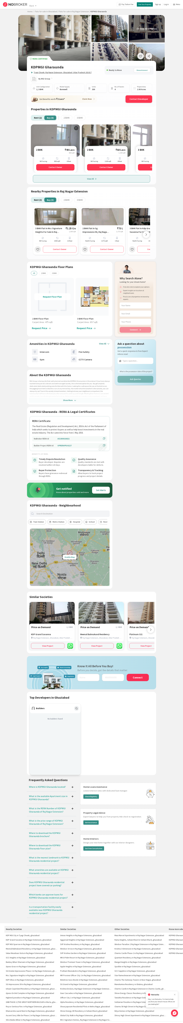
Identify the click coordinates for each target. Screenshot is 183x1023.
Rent (31, 5)
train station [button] (38, 522)
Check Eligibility (91, 796)
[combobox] (72, 514)
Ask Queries (135, 379)
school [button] (92, 522)
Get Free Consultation (93, 848)
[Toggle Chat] (174, 1013)
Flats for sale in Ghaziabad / (46, 11)
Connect (134, 329)
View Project (47, 646)
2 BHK (67, 117)
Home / (30, 11)
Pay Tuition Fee (127, 4)
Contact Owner (55, 167)
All (34, 273)
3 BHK (80, 117)
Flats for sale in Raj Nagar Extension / (74, 11)
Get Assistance (91, 822)
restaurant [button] (108, 522)
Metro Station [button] (58, 522)
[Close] (175, 994)
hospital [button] (76, 522)
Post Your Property (144, 4)
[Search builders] (76, 708)
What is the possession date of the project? (136, 371)
